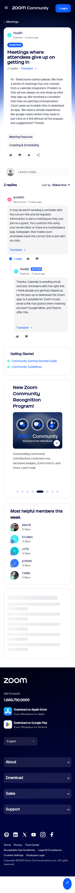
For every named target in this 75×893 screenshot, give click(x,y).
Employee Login (35, 855)
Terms (7, 845)
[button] (6, 8)
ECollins (27, 537)
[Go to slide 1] (17, 491)
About (11, 761)
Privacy (18, 845)
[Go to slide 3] (28, 491)
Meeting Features (20, 137)
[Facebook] (51, 834)
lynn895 (18, 197)
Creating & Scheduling (24, 145)
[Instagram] (42, 834)
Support (13, 809)
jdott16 (26, 525)
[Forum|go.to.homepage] (30, 8)
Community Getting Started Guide (34, 361)
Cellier (26, 573)
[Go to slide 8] (58, 491)
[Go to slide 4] (33, 491)
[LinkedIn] (15, 834)
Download (14, 777)
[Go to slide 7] (52, 491)
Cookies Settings (13, 855)
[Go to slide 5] (38, 491)
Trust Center (32, 845)
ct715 (25, 549)
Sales (10, 793)
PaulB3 (17, 33)
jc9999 (27, 561)
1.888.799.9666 (17, 699)
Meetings (12, 22)
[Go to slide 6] (45, 491)
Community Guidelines (26, 367)
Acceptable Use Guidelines (19, 850)
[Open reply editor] (37, 172)
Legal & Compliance (50, 850)
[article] (37, 228)
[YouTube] (33, 834)
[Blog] (6, 834)
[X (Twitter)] (24, 834)
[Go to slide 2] (22, 491)
